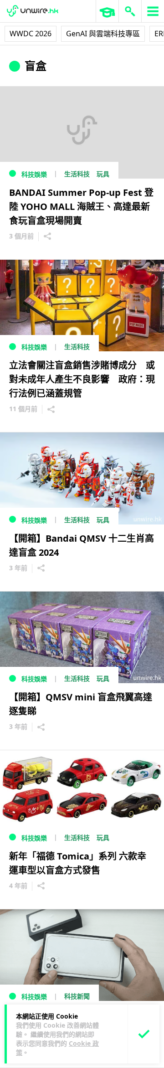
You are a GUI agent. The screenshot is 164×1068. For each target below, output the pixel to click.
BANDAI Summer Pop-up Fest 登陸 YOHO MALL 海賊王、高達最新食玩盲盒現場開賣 (81, 206)
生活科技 (77, 174)
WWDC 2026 (30, 34)
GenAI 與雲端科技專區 (103, 34)
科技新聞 (77, 996)
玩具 (103, 174)
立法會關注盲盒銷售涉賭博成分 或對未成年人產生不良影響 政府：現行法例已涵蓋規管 (82, 379)
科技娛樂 (34, 174)
